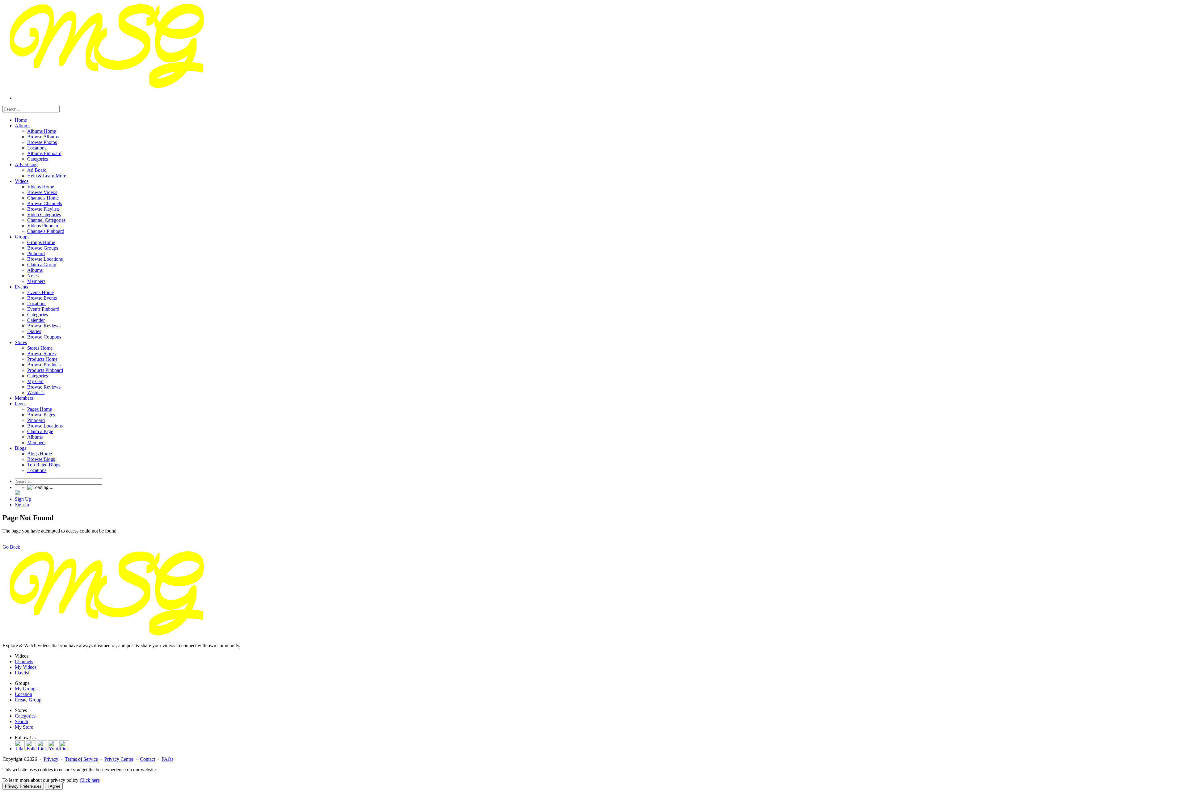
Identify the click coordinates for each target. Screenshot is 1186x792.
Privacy (51, 759)
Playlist (22, 672)
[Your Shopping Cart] (17, 493)
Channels (24, 661)
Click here (90, 780)
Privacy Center (118, 759)
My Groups (26, 688)
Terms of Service (81, 759)
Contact (147, 759)
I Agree (54, 786)
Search (21, 721)
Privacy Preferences (23, 786)
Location (23, 694)
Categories (25, 715)
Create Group (28, 699)
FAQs (167, 759)
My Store (24, 727)
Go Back (11, 547)
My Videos (25, 667)
